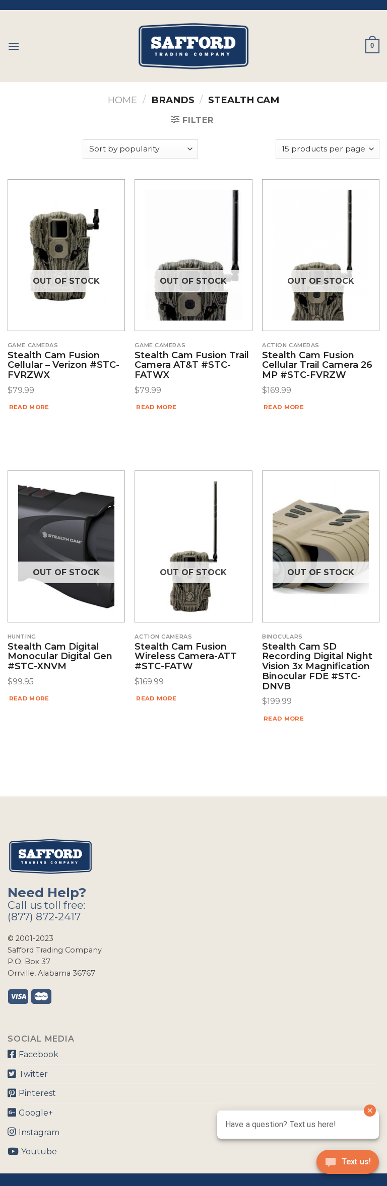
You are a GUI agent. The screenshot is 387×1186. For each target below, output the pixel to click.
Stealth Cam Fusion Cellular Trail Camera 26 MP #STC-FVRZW (317, 365)
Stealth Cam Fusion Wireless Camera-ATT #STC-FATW (186, 657)
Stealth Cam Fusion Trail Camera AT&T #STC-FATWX (192, 365)
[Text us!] (347, 1165)
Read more (29, 407)
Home (122, 100)
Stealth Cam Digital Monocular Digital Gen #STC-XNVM (60, 657)
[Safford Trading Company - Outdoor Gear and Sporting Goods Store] (193, 46)
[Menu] (14, 46)
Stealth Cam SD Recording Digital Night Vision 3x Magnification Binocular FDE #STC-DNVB (317, 667)
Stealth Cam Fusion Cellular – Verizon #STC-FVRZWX (63, 365)
